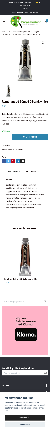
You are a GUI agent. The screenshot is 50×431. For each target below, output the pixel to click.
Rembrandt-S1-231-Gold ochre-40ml (21, 279)
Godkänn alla (25, 418)
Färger (36, 32)
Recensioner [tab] (32, 172)
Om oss (5, 386)
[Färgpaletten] (25, 22)
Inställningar (25, 424)
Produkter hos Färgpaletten (19, 32)
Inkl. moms (24, 5)
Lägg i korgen (31, 138)
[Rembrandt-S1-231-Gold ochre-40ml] (25, 257)
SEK (24, 8)
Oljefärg (8, 35)
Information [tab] (13, 172)
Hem (3, 32)
